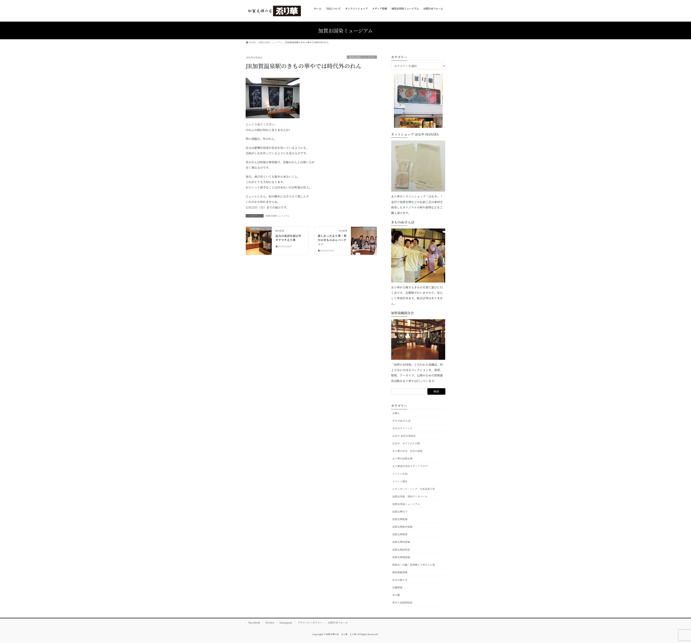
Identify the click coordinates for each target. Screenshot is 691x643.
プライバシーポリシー (310, 622)
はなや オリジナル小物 (406, 443)
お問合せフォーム (338, 622)
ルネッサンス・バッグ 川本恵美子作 (413, 489)
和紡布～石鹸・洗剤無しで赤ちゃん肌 (413, 564)
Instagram (285, 622)
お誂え (396, 413)
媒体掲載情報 (399, 572)
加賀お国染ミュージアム (362, 57)
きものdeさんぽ (401, 420)
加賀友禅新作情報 (402, 526)
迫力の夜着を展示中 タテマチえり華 (289, 238)
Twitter (269, 622)
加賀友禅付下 (399, 511)
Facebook (254, 622)
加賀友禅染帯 (399, 534)
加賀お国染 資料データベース (409, 496)
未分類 (396, 595)
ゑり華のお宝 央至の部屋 (408, 451)
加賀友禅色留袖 (401, 542)
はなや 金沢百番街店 (404, 436)
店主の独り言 (399, 580)
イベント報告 (399, 481)
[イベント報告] (364, 235)
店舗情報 (397, 587)
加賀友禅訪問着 (401, 549)
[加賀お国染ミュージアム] (259, 235)
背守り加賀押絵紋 (402, 602)
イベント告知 (399, 474)
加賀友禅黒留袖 (401, 557)
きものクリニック (402, 428)
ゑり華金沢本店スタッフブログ (410, 466)
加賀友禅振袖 (399, 519)
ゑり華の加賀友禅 (402, 458)
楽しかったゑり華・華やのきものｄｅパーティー (332, 240)
